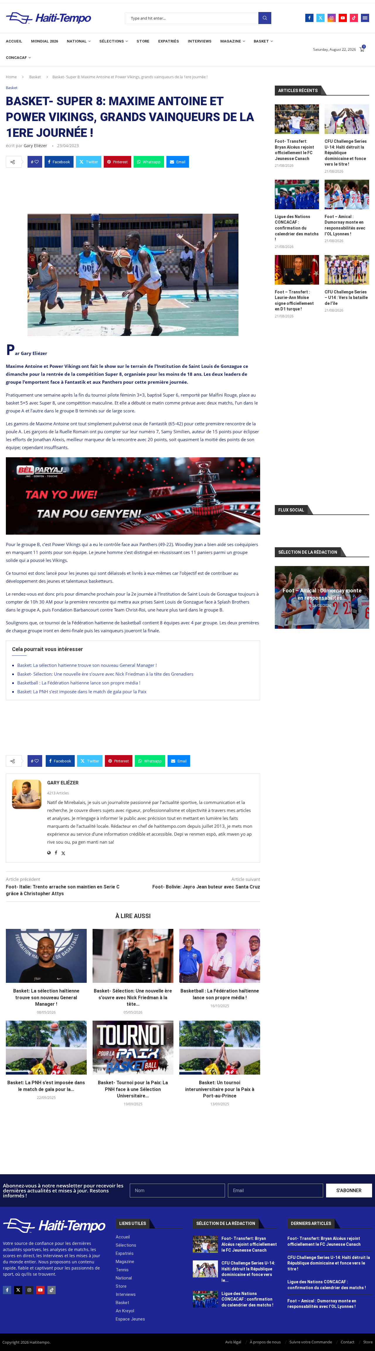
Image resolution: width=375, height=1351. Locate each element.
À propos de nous (265, 1342)
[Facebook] (309, 18)
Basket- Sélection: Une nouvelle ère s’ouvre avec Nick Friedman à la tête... (133, 997)
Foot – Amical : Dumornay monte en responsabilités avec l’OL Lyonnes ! (345, 225)
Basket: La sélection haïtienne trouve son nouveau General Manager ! (87, 665)
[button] (280, 597)
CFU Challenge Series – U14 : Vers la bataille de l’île (346, 298)
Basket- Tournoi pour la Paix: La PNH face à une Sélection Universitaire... (133, 1089)
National (77, 41)
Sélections (111, 41)
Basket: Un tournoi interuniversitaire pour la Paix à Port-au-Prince (219, 1089)
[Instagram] (332, 18)
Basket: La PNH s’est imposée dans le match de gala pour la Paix (81, 691)
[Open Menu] (365, 18)
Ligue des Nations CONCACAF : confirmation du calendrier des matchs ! (297, 228)
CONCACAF (16, 57)
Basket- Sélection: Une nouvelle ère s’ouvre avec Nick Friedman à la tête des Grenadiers (105, 674)
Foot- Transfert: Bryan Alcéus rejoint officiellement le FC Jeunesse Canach (294, 150)
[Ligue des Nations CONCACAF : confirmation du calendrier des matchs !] (297, 194)
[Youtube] (343, 18)
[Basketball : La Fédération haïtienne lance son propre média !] (219, 956)
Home (11, 76)
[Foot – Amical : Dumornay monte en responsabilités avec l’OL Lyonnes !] (347, 194)
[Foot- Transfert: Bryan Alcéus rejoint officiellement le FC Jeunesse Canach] (297, 119)
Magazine (230, 41)
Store (143, 41)
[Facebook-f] (7, 1290)
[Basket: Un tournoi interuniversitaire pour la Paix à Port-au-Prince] (219, 1048)
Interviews (200, 41)
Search (264, 18)
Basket (261, 41)
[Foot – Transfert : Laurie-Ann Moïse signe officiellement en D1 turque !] (297, 270)
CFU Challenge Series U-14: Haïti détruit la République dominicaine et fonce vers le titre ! (346, 152)
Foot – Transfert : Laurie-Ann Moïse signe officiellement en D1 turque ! (294, 301)
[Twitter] (320, 18)
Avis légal (233, 1342)
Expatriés (168, 41)
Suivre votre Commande (310, 1342)
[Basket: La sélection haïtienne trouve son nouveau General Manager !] (46, 956)
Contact (347, 1342)
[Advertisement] (133, 189)
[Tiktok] (354, 18)
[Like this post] (37, 162)
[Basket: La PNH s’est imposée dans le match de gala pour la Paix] (46, 1048)
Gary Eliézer (35, 145)
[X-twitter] (18, 1290)
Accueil (14, 41)
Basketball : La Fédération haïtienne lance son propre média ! (78, 683)
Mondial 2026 (44, 41)
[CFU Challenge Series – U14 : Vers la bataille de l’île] (347, 270)
